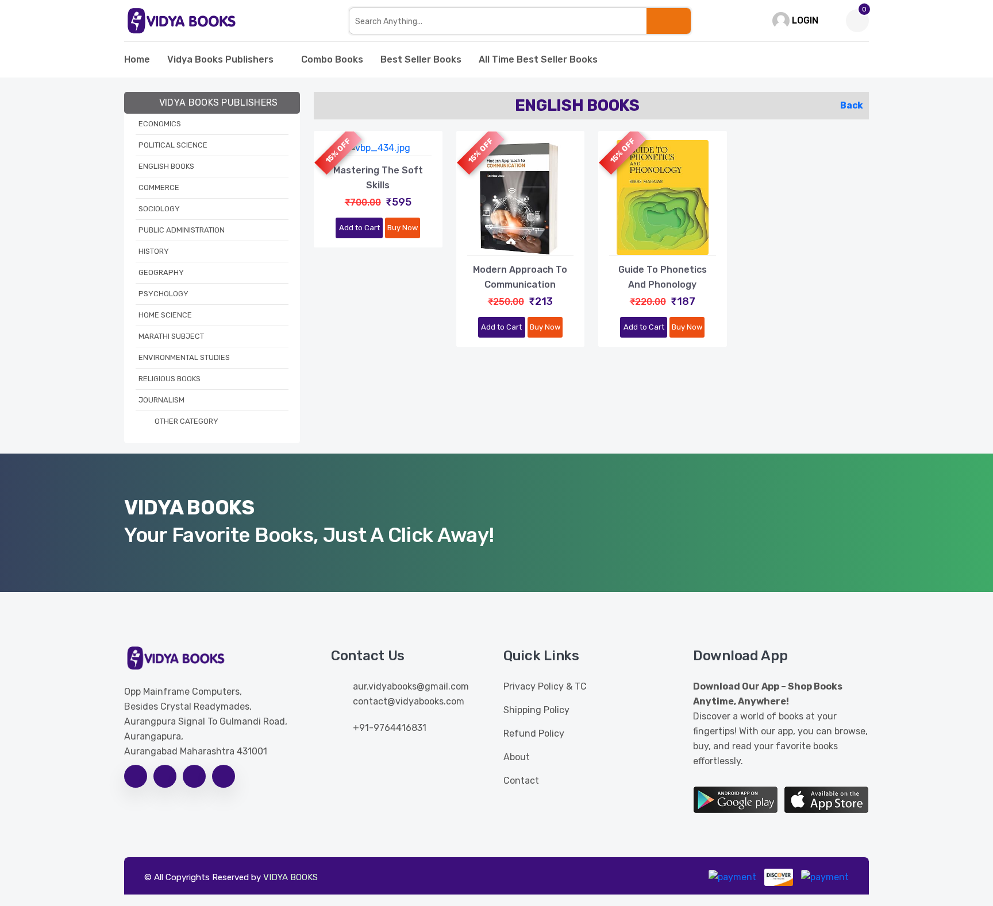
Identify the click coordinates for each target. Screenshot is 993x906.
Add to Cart (359, 227)
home (137, 59)
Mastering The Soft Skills (378, 178)
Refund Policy (533, 733)
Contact (521, 780)
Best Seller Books (420, 59)
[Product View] (378, 144)
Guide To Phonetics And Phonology (662, 277)
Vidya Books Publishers (220, 59)
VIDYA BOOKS (290, 877)
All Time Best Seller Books (538, 59)
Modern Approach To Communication (520, 277)
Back (851, 105)
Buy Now (402, 227)
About (516, 757)
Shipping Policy (536, 709)
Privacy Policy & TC (545, 686)
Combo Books (332, 59)
